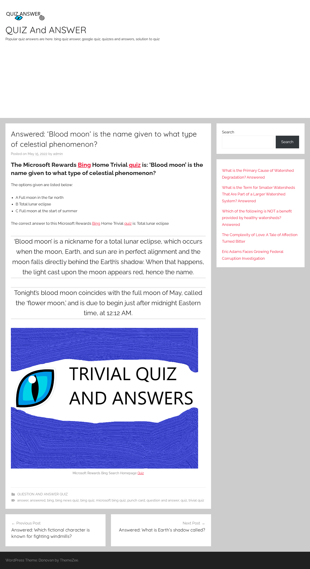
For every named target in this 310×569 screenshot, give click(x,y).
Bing (84, 164)
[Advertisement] (155, 84)
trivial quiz (196, 500)
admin (58, 154)
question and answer (163, 500)
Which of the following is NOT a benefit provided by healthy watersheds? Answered (257, 218)
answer (22, 500)
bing (50, 500)
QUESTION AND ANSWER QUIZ (42, 494)
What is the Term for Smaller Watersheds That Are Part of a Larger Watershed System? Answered (258, 194)
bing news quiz (67, 500)
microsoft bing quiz (111, 500)
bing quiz (87, 500)
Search (228, 132)
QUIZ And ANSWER (45, 29)
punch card (136, 500)
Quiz (141, 473)
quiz (135, 164)
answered (37, 500)
